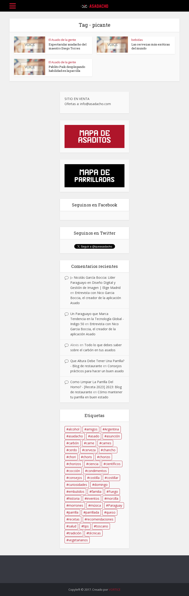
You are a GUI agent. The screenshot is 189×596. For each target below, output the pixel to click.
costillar (112, 477)
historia (74, 498)
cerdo (72, 450)
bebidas (137, 40)
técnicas (95, 533)
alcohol (73, 429)
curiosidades (77, 484)
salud (72, 526)
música (95, 505)
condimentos (97, 471)
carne (90, 443)
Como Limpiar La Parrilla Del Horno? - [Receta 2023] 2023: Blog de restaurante (96, 387)
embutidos (76, 491)
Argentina (112, 429)
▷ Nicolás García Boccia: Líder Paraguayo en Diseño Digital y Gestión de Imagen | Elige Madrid (95, 282)
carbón (73, 443)
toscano (102, 526)
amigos (91, 429)
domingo (101, 484)
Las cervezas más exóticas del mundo (150, 46)
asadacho (75, 436)
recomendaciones (100, 519)
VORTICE (115, 589)
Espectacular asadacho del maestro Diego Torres (67, 46)
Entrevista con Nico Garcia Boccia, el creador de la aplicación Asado (95, 297)
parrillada (92, 512)
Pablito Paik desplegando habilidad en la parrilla (67, 69)
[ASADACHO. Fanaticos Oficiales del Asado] (94, 5)
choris (87, 457)
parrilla (73, 512)
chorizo (104, 457)
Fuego (113, 491)
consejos (75, 477)
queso (110, 512)
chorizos (74, 464)
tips (86, 526)
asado (94, 436)
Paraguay (115, 505)
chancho (109, 450)
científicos (113, 464)
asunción (113, 436)
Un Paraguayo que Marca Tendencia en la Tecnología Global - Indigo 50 (97, 319)
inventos (93, 498)
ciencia (93, 464)
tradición (74, 533)
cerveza (90, 450)
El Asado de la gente (62, 40)
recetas (74, 519)
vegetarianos (78, 540)
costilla (94, 477)
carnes (106, 443)
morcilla (112, 498)
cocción (74, 471)
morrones (75, 505)
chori (72, 457)
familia (96, 491)
